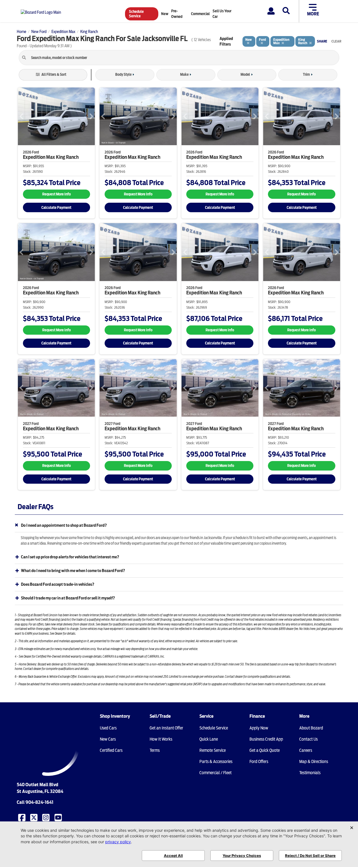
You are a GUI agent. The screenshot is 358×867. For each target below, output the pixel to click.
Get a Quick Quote (264, 750)
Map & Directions (313, 761)
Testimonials (310, 772)
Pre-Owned (176, 14)
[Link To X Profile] (34, 817)
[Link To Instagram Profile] (46, 817)
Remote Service (212, 750)
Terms (155, 750)
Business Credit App (266, 739)
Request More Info (56, 194)
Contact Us (308, 739)
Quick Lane (208, 739)
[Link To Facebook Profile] (22, 817)
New (164, 14)
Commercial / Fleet (215, 772)
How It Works (161, 739)
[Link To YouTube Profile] (58, 817)
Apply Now (258, 728)
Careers (305, 750)
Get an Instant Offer (166, 728)
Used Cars (108, 728)
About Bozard (311, 728)
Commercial (200, 14)
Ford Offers (258, 761)
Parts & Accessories (215, 761)
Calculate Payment (56, 207)
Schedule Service (136, 14)
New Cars (108, 739)
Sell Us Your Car (222, 14)
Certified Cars (111, 750)
